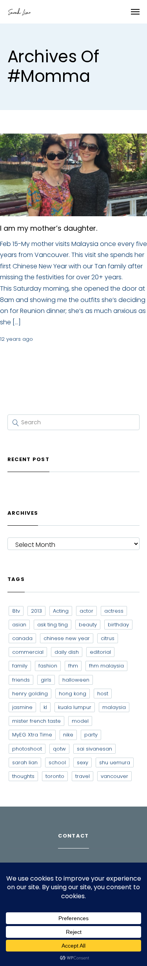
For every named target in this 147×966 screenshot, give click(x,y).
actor (86, 611)
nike (68, 734)
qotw (59, 749)
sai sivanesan (94, 749)
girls (46, 680)
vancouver (114, 776)
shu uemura (114, 762)
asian (19, 624)
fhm (73, 665)
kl (45, 707)
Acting (61, 611)
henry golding (30, 693)
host (102, 693)
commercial (28, 652)
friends (21, 680)
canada (22, 638)
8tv (16, 611)
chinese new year (67, 638)
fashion (47, 665)
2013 (36, 611)
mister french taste (36, 721)
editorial (100, 652)
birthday (118, 624)
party (91, 734)
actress (113, 611)
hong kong (72, 693)
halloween (75, 680)
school (57, 762)
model (80, 721)
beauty (88, 624)
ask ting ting (52, 624)
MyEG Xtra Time (32, 734)
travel (82, 776)
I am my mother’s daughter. (48, 228)
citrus (107, 638)
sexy (82, 762)
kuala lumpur (74, 707)
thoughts (23, 776)
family (19, 665)
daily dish (66, 652)
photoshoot (27, 749)
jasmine (22, 707)
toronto (54, 776)
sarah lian (25, 762)
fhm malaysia (106, 665)
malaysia (114, 707)
